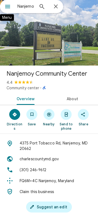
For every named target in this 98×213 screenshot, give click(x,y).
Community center (23, 87)
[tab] (24, 98)
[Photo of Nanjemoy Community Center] (49, 33)
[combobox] (25, 6)
